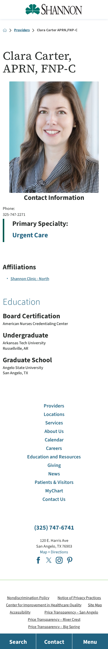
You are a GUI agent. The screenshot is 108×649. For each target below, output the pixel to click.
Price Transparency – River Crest (54, 619)
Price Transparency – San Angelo (71, 612)
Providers (22, 30)
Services (54, 422)
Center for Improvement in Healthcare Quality (43, 605)
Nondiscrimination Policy (28, 598)
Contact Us (54, 499)
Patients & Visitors (54, 482)
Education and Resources (54, 456)
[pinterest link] (69, 560)
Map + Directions (54, 552)
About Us (54, 431)
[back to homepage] (5, 30)
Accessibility (20, 612)
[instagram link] (59, 560)
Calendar (54, 439)
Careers (54, 448)
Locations (54, 414)
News (54, 473)
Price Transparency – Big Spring (54, 627)
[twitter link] (48, 560)
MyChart (54, 490)
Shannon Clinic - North (30, 279)
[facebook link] (38, 560)
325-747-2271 (14, 214)
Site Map (95, 605)
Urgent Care (30, 235)
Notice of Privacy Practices (79, 598)
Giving (54, 465)
